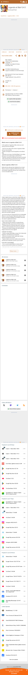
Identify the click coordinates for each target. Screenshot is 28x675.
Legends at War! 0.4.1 (11, 274)
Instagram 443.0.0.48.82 (11, 542)
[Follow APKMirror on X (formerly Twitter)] (4, 405)
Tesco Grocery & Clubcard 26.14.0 (14, 615)
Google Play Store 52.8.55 (12, 483)
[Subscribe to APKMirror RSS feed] (24, 405)
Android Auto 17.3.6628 (11, 512)
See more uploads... (14, 659)
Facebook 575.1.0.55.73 (11, 596)
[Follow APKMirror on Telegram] (17, 405)
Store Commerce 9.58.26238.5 (13, 630)
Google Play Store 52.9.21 (12, 527)
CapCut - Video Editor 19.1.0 (12, 453)
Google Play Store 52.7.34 (12, 468)
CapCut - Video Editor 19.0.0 (12, 458)
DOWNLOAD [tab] (4, 52)
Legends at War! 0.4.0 (11, 279)
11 (12, 90)
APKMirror (6, 2)
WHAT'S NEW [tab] (11, 52)
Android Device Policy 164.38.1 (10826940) (16, 625)
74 (11, 62)
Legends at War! (11, 15)
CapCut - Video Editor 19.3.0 (12, 507)
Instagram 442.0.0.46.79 (11, 522)
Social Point (13, 10)
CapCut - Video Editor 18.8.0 (12, 448)
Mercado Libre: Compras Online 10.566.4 (15, 650)
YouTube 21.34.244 (10, 571)
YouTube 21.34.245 (10, 586)
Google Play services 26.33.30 (13, 547)
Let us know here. (17, 666)
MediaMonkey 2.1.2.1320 (11, 610)
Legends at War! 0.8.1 (11, 259)
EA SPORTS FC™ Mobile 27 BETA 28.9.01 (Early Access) (13, 493)
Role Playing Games (7, 55)
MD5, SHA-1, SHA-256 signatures (12, 86)
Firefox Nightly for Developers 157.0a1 (15, 635)
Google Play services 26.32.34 (13, 537)
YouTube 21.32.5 (10, 478)
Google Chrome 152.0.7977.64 (13, 561)
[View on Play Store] (19, 56)
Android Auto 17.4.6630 (11, 532)
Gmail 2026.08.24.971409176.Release (14, 620)
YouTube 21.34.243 (10, 517)
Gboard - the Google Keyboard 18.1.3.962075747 (13, 591)
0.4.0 (18, 15)
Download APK (15, 134)
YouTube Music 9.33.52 (11, 488)
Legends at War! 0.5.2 (11, 264)
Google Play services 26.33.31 (13, 640)
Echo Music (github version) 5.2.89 (14, 463)
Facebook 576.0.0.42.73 (11, 655)
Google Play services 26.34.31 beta (14, 566)
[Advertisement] (14, 35)
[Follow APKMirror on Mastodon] (11, 405)
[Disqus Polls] (14, 306)
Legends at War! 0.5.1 (11, 269)
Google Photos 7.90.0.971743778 (13, 576)
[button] (16, 56)
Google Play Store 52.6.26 (12, 473)
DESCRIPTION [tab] (19, 52)
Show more (13, 251)
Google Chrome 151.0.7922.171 (13, 581)
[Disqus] (14, 343)
